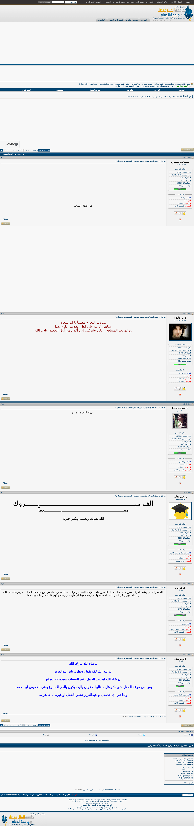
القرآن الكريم (176, 2)
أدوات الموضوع (8, 154)
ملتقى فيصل (67, 795)
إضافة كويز (129, 90)
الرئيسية (189, 2)
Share (5, 219)
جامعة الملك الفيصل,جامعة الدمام (83, 801)
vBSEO (115, 801)
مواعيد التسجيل (95, 90)
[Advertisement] (97, 43)
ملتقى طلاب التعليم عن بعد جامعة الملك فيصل (114, 84)
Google (91, 735)
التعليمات (101, 20)
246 (8, 144)
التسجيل (108, 2)
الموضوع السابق (102, 740)
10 (13, 150)
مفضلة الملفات (132, 20)
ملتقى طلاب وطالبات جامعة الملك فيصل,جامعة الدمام (172, 84)
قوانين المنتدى (188, 782)
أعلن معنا (75, 795)
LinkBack (20, 154)
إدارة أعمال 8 (83, 84)
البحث (151, 2)
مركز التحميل (162, 2)
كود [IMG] (189, 771)
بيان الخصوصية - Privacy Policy (17, 795)
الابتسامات (189, 769)
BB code (188, 768)
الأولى (35, 150)
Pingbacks (186, 777)
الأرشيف (31, 795)
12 (7, 150)
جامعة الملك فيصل (137, 2)
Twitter (140, 735)
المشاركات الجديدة (116, 20)
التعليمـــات (59, 90)
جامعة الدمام (121, 2)
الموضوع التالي (91, 740)
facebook (187, 735)
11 (10, 150)
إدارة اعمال (93, 84)
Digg (44, 735)
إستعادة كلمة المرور (93, 2)
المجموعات (27, 90)
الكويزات (144, 20)
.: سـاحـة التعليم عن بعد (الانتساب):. (142, 84)
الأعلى (3, 795)
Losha (106, 803)
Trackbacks (186, 775)
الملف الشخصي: (180, 169)
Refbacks (186, 779)
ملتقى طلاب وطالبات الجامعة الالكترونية (48, 795)
